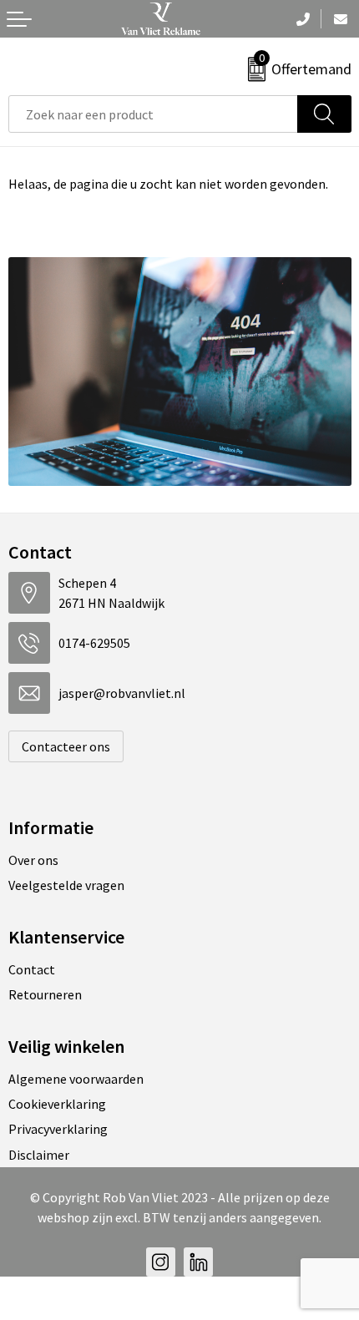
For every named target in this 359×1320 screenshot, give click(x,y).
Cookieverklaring (57, 1103)
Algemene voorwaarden (76, 1078)
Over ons (33, 860)
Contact (31, 969)
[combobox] (153, 114)
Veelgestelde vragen (66, 885)
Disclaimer (38, 1154)
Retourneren (45, 994)
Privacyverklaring (58, 1128)
